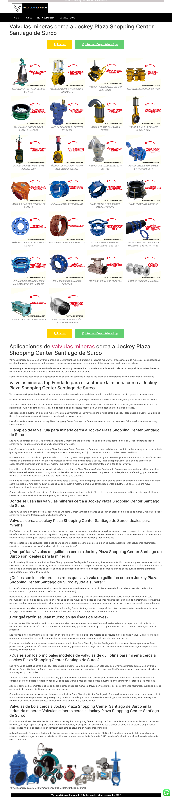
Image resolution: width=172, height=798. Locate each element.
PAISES (28, 17)
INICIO (16, 17)
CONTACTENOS (67, 17)
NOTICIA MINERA (45, 17)
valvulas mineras (73, 346)
